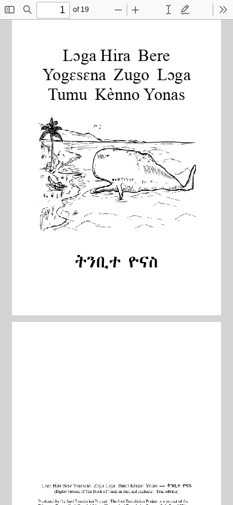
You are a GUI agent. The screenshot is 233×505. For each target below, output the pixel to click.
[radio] (168, 9)
